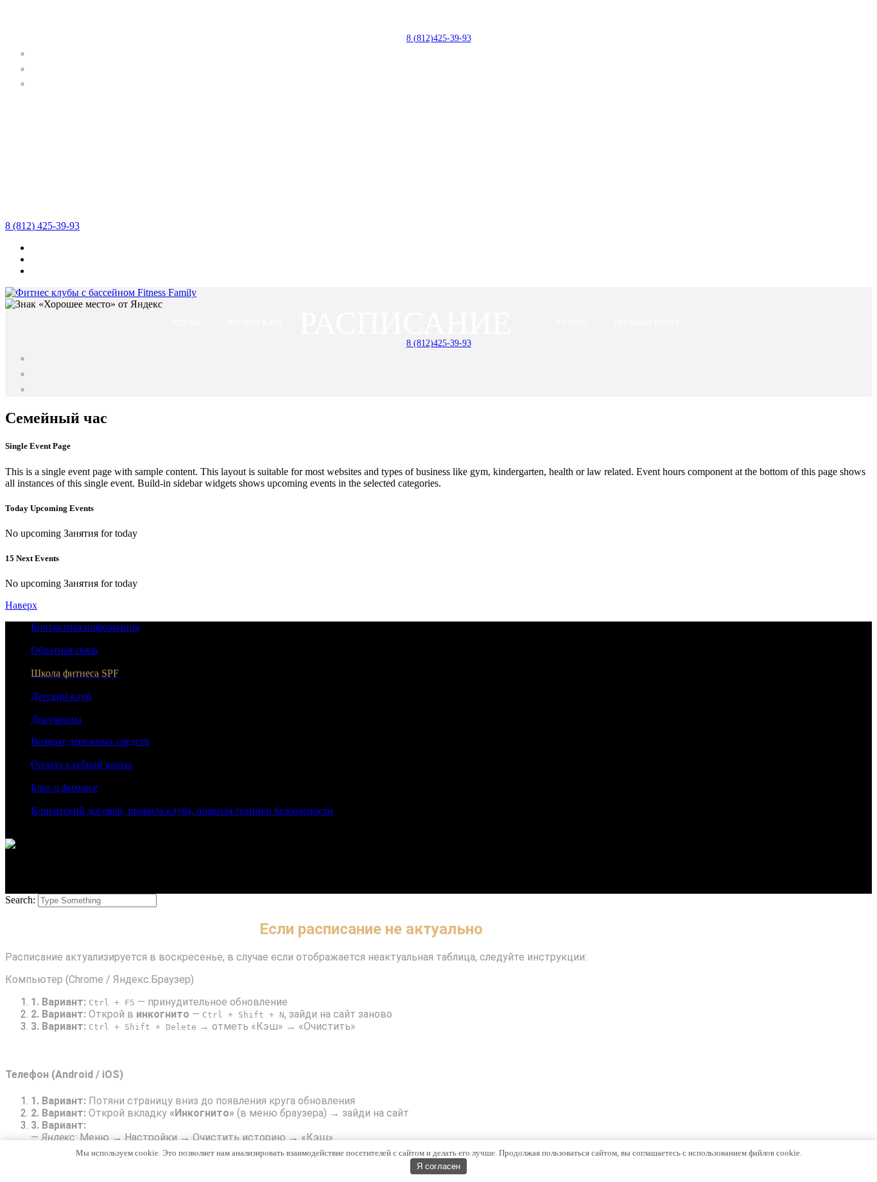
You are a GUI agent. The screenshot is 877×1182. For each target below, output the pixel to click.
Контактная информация (85, 626)
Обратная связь (64, 650)
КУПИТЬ (572, 17)
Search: (21, 899)
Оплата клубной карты (81, 764)
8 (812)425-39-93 (438, 38)
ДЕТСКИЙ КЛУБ (254, 17)
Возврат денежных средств (90, 741)
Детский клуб (61, 696)
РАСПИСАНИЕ (405, 18)
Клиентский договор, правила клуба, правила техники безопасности (182, 810)
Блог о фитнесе (64, 787)
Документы (56, 719)
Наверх (21, 605)
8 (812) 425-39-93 (42, 225)
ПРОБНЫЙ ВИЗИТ (646, 17)
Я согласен (438, 1166)
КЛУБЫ (185, 17)
